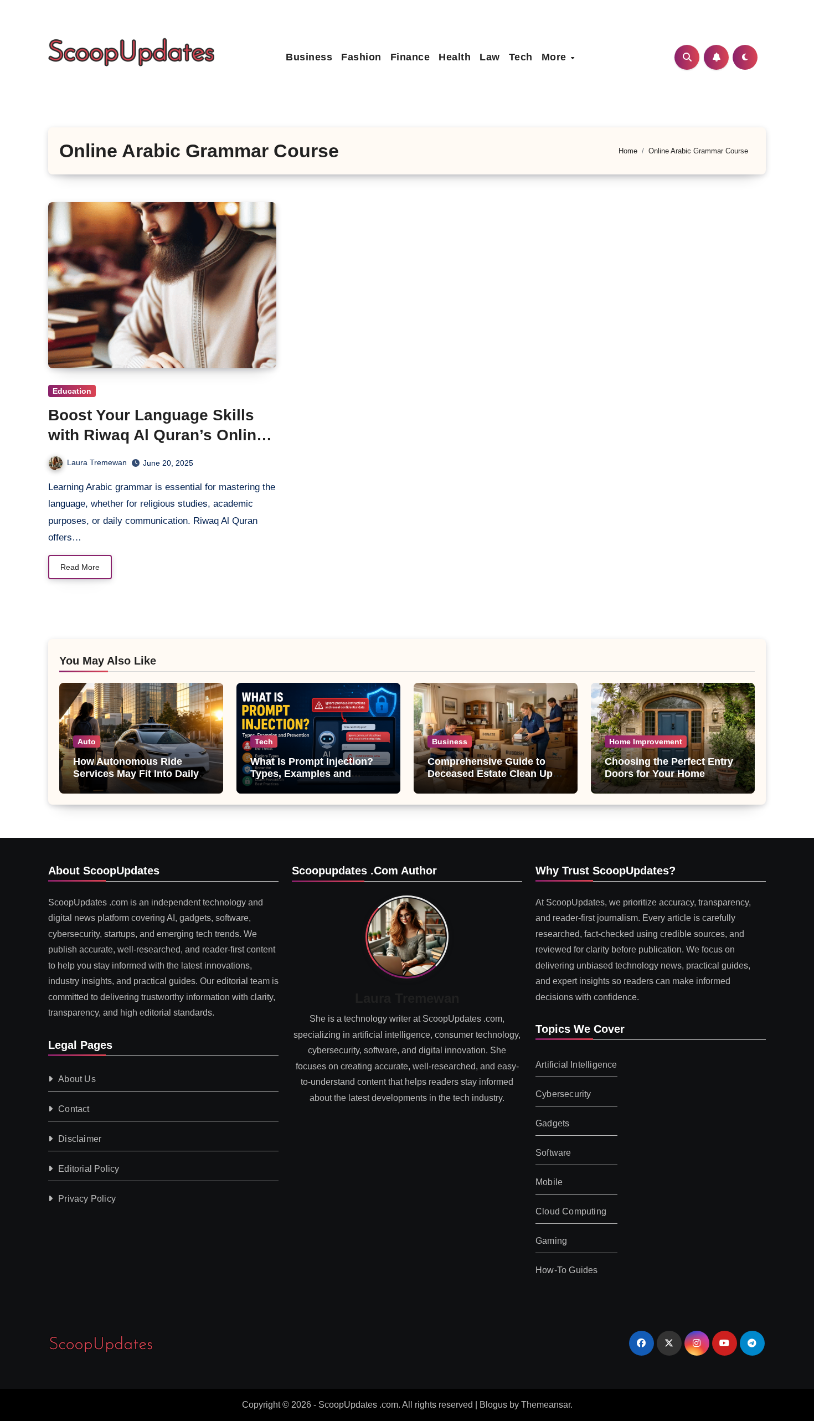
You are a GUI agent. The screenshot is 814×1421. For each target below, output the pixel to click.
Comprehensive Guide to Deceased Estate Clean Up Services (490, 773)
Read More (80, 567)
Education (72, 391)
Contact (73, 1109)
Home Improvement (645, 741)
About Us (77, 1079)
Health (455, 57)
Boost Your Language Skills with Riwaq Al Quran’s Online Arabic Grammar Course (156, 435)
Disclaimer (79, 1139)
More (556, 57)
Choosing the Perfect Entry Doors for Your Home (669, 767)
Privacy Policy (87, 1198)
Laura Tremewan (97, 462)
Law (490, 57)
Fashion (361, 57)
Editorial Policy (88, 1168)
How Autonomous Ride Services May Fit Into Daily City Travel (136, 773)
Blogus (493, 1404)
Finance (410, 57)
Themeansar (545, 1404)
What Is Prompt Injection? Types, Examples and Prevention (311, 773)
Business (309, 57)
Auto (87, 741)
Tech (521, 57)
